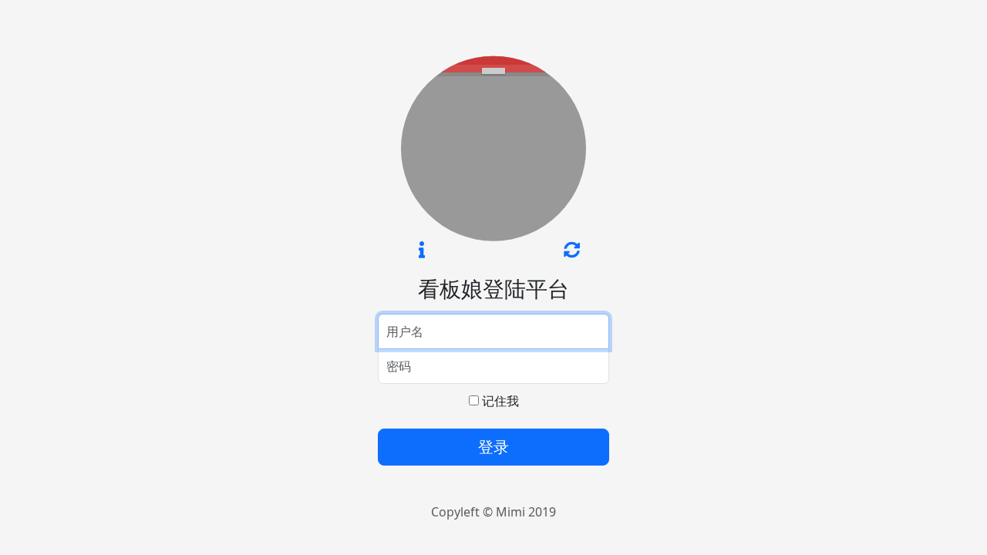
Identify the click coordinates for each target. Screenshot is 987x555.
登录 (493, 446)
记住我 (499, 400)
